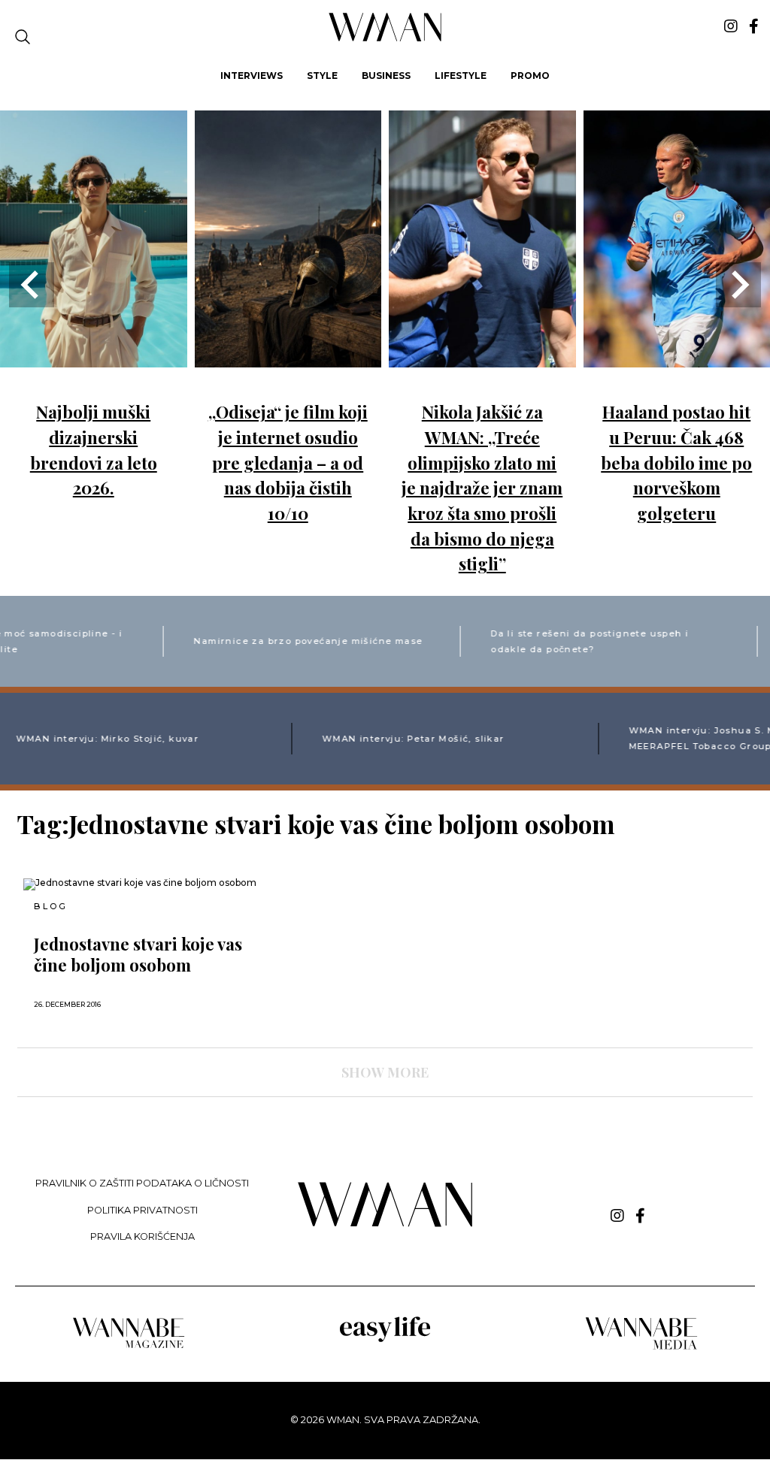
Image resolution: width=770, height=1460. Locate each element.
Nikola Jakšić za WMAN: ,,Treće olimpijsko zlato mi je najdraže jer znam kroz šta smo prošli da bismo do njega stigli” (482, 488)
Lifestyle (461, 75)
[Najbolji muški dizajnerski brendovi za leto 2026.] (93, 356)
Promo (530, 75)
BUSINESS (386, 75)
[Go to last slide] (31, 284)
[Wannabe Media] (641, 1347)
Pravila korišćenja (142, 1236)
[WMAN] (385, 38)
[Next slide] (738, 284)
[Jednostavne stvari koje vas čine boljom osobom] (139, 884)
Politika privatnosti (142, 1210)
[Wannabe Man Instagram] (730, 26)
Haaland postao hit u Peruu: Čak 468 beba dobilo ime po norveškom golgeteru (676, 462)
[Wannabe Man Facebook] (753, 26)
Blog (50, 906)
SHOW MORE (385, 1072)
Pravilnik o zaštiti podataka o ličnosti (142, 1183)
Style (322, 75)
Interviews (251, 75)
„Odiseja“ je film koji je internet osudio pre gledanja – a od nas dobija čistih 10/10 (288, 462)
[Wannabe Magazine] (128, 1347)
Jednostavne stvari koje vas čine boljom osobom (138, 954)
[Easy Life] (385, 1339)
